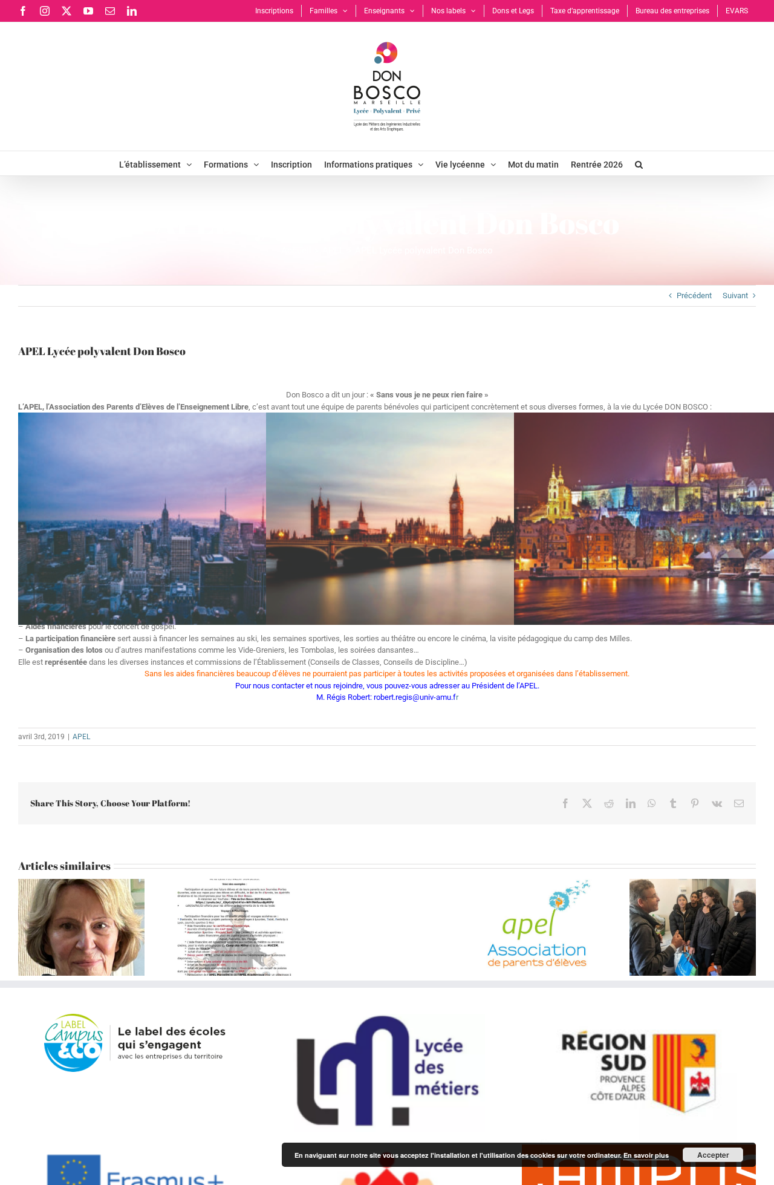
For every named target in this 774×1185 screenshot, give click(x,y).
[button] (639, 163)
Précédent (694, 295)
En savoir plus (646, 1155)
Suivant (735, 295)
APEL (81, 737)
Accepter (713, 1154)
